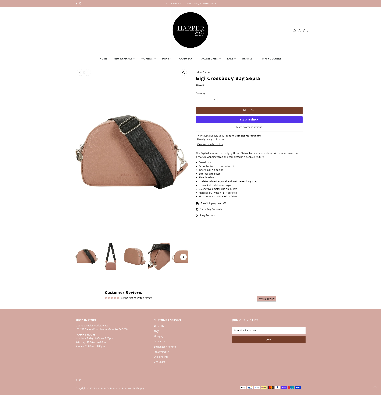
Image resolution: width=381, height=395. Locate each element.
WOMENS (147, 58)
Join (269, 339)
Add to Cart (249, 110)
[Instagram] (80, 3)
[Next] (243, 3)
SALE (230, 58)
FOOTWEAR (185, 58)
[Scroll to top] (375, 387)
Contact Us (160, 341)
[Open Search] (294, 30)
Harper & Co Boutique (108, 388)
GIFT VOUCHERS (271, 58)
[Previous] (137, 3)
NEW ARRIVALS (123, 58)
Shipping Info (161, 356)
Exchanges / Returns (165, 346)
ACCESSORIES (210, 58)
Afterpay (158, 336)
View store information (210, 144)
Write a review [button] (266, 298)
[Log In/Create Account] (299, 30)
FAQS (156, 331)
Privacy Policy (161, 351)
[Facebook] (76, 3)
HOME (103, 58)
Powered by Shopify (133, 388)
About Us (159, 326)
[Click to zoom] (183, 72)
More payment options (249, 127)
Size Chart (159, 361)
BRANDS (247, 58)
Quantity (200, 93)
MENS (166, 58)
